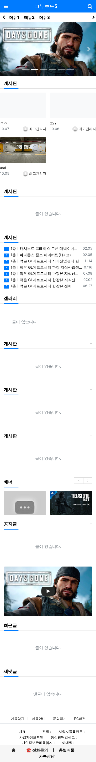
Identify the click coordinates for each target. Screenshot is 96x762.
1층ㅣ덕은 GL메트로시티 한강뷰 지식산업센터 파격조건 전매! (44, 280)
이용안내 (39, 718)
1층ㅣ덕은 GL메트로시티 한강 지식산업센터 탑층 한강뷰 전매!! (44, 267)
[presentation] (78, 480)
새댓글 (10, 671)
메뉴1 (14, 17)
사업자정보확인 (31, 737)
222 (53, 123)
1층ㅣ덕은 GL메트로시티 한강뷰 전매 (39, 286)
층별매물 (67, 750)
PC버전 (80, 718)
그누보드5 (46, 6)
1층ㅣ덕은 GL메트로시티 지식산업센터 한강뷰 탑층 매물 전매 (44, 261)
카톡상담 (47, 756)
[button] (7, 49)
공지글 (10, 523)
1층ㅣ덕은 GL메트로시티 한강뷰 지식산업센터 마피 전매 (43, 273)
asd (3, 167)
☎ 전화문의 (37, 750)
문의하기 (60, 718)
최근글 (10, 625)
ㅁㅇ (3, 123)
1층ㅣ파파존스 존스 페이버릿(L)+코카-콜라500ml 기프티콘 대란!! (43, 255)
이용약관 (17, 718)
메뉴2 (29, 17)
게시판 (10, 83)
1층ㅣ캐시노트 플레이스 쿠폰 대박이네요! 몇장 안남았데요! (43, 248)
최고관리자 (37, 129)
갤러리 (10, 298)
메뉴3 (44, 17)
